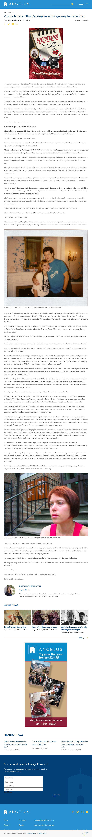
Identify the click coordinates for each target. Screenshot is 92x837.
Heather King (65, 632)
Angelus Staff (7, 630)
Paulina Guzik (65, 750)
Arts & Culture (9, 13)
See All (82, 638)
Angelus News (25, 20)
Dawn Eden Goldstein (11, 20)
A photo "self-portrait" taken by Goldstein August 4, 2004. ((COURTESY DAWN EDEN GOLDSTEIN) (32, 538)
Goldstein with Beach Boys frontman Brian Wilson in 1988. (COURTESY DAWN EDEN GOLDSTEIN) (32, 308)
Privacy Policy (31, 833)
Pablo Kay (6, 750)
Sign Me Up (8, 792)
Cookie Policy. (42, 833)
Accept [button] (85, 833)
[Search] (72, 4)
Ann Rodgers (35, 748)
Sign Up (56, 795)
